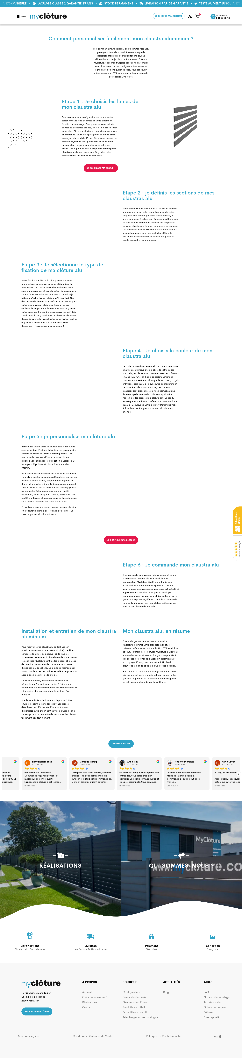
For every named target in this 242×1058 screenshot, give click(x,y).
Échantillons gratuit (135, 1012)
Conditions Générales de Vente (92, 1036)
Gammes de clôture (135, 1002)
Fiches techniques (215, 1007)
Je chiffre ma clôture (168, 16)
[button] (239, 774)
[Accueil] (48, 16)
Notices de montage (217, 997)
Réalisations (89, 1002)
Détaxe (208, 1012)
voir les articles (121, 743)
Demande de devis (134, 997)
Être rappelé (211, 1017)
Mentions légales (28, 1036)
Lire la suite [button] (11, 786)
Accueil (87, 992)
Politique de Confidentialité (163, 1036)
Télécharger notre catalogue (140, 1017)
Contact (87, 1007)
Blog (166, 992)
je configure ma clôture (101, 168)
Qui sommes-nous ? (94, 997)
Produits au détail (134, 1007)
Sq (219, 1037)
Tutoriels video (213, 1002)
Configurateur (131, 992)
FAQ (206, 992)
